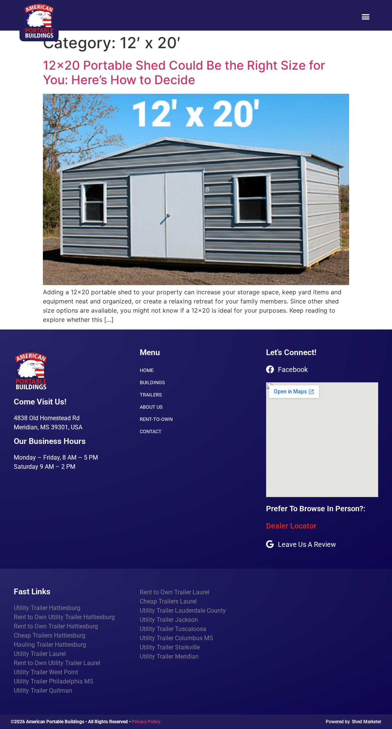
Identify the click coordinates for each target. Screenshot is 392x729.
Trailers (151, 395)
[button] (365, 16)
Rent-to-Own (156, 419)
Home (147, 370)
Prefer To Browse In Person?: (315, 508)
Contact (151, 431)
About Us (151, 407)
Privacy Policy (146, 721)
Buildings (152, 382)
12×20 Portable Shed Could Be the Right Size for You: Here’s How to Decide (184, 72)
